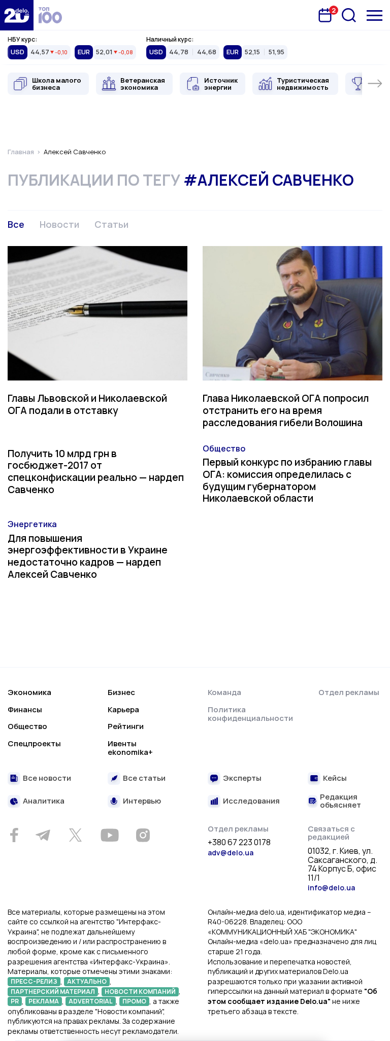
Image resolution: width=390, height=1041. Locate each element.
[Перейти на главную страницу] (17, 15)
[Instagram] (143, 835)
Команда (224, 692)
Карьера (123, 709)
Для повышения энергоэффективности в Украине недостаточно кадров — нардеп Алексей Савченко (88, 556)
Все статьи (144, 778)
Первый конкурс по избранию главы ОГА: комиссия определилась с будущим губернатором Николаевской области (287, 480)
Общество (224, 448)
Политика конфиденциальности (250, 714)
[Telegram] (42, 835)
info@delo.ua (331, 887)
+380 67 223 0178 (239, 842)
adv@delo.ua (230, 852)
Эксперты (242, 778)
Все (16, 224)
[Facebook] (14, 835)
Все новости (47, 778)
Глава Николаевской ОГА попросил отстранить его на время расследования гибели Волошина (286, 410)
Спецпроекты (34, 743)
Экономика (29, 692)
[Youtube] (109, 835)
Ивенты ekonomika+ (130, 748)
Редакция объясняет (340, 801)
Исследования (251, 801)
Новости (59, 224)
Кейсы (335, 778)
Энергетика (32, 524)
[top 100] (50, 15)
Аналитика (43, 801)
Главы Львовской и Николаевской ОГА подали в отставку (87, 404)
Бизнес (121, 692)
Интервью (142, 801)
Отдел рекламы (348, 692)
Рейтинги (126, 726)
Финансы (25, 709)
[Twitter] (75, 835)
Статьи (111, 224)
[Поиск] (349, 15)
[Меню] (374, 15)
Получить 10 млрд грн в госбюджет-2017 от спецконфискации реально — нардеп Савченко (96, 471)
